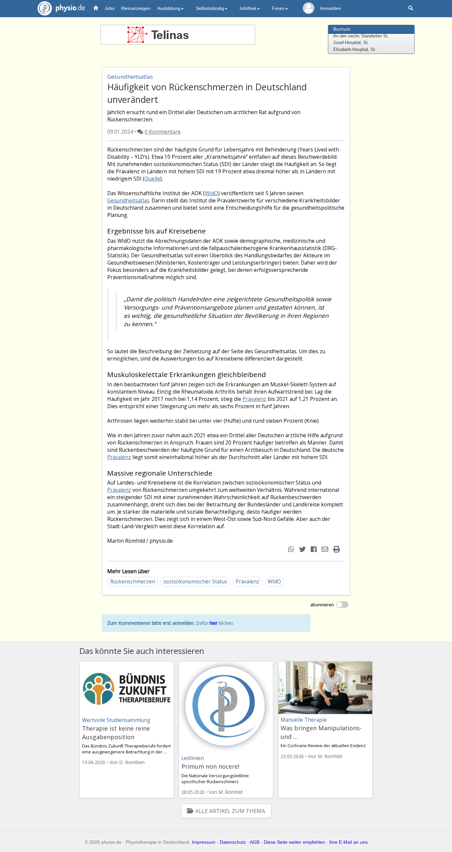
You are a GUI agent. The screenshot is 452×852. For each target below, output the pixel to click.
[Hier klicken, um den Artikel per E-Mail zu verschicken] (326, 549)
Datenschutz (233, 842)
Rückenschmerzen (132, 581)
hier (213, 623)
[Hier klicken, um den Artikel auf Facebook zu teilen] (314, 549)
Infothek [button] (248, 8)
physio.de (61, 8)
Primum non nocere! (210, 766)
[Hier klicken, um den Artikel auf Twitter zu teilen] (303, 549)
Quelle (152, 178)
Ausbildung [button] (168, 8)
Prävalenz (254, 399)
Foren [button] (278, 8)
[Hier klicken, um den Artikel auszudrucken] (337, 549)
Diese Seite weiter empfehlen (294, 842)
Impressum (203, 842)
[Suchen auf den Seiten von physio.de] (411, 8)
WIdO (211, 193)
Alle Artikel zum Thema (230, 811)
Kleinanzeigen (136, 8)
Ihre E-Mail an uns (348, 842)
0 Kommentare (163, 131)
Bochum (341, 29)
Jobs (109, 8)
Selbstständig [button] (210, 8)
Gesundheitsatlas (128, 200)
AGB (254, 842)
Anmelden (330, 8)
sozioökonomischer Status (195, 581)
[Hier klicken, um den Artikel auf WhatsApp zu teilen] (292, 549)
